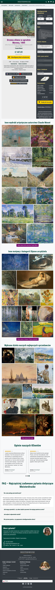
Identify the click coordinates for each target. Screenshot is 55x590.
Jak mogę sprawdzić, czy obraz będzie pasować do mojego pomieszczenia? (24, 509)
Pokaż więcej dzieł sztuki (27, 438)
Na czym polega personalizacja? (12, 493)
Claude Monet (24, 5)
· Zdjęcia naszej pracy (24, 569)
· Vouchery (22, 570)
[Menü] (1, 1)
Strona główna (4, 5)
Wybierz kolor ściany (19, 77)
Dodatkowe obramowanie (42, 21)
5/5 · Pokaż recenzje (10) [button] (22, 83)
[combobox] (45, 23)
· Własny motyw (23, 563)
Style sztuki (11, 5)
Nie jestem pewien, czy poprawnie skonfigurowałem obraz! (19, 519)
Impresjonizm (17, 5)
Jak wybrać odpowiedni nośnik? (12, 514)
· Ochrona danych (5, 569)
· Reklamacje (4, 572)
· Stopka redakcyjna (6, 565)
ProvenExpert (12, 470)
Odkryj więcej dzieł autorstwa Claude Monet (27, 245)
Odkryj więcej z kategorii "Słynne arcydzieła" (27, 339)
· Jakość (21, 567)
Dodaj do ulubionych (26, 74)
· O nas (3, 574)
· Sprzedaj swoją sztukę (24, 565)
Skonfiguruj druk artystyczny (19, 57)
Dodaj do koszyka (46, 102)
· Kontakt (4, 563)
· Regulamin (4, 567)
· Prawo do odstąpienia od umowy (9, 570)
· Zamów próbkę (23, 572)
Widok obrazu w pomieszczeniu (19, 80)
